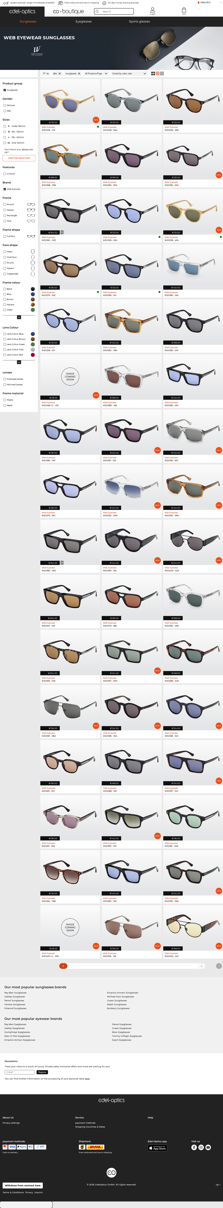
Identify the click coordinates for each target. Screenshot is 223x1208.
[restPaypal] (22, 1147)
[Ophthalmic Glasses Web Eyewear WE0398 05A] (131, 706)
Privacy (29, 1192)
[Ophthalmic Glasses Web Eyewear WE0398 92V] (193, 706)
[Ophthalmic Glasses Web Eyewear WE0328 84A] (131, 100)
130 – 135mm (16, 131)
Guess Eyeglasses (122, 1028)
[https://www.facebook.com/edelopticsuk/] (194, 1148)
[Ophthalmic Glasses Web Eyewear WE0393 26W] (131, 485)
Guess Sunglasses (117, 1000)
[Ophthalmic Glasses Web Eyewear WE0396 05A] (193, 155)
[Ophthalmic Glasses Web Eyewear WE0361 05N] (193, 816)
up (217, 1184)
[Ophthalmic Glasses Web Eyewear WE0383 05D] (70, 541)
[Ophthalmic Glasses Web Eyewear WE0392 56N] (193, 871)
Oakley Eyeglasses (14, 1028)
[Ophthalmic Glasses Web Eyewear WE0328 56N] (193, 100)
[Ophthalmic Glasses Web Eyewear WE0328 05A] (131, 210)
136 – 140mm (16, 137)
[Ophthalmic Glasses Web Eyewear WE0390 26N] (193, 596)
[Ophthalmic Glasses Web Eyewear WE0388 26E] (131, 375)
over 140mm (16, 143)
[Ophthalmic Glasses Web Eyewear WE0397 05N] (131, 651)
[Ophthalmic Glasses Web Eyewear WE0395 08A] (70, 706)
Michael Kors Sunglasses (120, 996)
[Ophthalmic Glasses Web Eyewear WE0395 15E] (131, 926)
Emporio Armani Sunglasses (122, 992)
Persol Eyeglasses (122, 1024)
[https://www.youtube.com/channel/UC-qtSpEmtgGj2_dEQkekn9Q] (208, 1148)
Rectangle (12, 215)
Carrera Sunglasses (14, 1004)
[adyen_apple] (31, 1147)
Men (9, 111)
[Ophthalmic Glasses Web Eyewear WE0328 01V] (70, 320)
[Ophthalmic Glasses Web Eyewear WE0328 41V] (70, 100)
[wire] (40, 1147)
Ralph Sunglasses (117, 1004)
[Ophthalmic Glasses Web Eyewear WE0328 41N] (193, 210)
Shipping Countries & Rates (90, 1126)
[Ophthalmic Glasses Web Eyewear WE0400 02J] (193, 926)
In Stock (11, 174)
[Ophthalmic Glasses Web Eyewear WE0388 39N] (70, 155)
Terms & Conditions (13, 1192)
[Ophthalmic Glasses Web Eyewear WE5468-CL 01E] (70, 375)
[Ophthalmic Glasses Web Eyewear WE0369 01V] (131, 265)
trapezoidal (12, 274)
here (87, 1078)
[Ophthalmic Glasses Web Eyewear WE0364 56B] (70, 871)
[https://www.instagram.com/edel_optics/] (201, 1148)
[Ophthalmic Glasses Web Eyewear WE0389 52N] (193, 651)
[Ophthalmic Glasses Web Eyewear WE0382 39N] (131, 320)
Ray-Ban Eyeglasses (15, 1024)
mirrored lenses (15, 384)
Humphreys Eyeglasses (17, 1032)
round (10, 204)
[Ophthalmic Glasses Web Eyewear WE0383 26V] (193, 265)
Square (10, 210)
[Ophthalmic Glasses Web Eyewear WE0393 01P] (131, 816)
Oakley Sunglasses (14, 996)
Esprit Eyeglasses (121, 1040)
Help (150, 1117)
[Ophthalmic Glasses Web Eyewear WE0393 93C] (193, 430)
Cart (184, 14)
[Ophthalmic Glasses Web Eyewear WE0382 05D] (70, 210)
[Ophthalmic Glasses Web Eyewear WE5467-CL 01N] (70, 926)
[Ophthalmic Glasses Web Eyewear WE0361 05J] (70, 761)
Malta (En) (205, 2)
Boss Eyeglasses (121, 1032)
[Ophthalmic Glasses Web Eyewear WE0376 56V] (70, 485)
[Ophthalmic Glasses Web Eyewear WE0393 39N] (193, 485)
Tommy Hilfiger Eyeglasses (127, 1036)
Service (79, 1117)
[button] (22, 12)
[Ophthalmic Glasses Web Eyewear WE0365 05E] (70, 651)
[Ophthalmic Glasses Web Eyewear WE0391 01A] (131, 430)
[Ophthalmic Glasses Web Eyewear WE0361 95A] (70, 816)
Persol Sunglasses (14, 1000)
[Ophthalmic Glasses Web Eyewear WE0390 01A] (193, 320)
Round (10, 262)
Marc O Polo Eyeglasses (17, 1036)
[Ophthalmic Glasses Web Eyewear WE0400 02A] (193, 541)
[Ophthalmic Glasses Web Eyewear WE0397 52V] (193, 761)
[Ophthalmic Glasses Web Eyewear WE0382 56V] (131, 871)
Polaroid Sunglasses (15, 1008)
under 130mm (17, 126)
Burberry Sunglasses (118, 1008)
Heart (9, 251)
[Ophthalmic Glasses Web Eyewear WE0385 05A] (131, 155)
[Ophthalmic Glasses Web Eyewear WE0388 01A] (131, 761)
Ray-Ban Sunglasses (15, 992)
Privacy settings (11, 1122)
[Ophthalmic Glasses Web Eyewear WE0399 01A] (131, 541)
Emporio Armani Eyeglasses (19, 1040)
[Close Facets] (19, 73)
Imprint (38, 1192)
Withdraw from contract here (22, 1185)
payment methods (85, 1122)
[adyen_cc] (5, 1147)
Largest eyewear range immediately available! (32, 2)
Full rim (11, 236)
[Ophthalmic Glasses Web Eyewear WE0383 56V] (193, 375)
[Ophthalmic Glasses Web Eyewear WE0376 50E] (70, 265)
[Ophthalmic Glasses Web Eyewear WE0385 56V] (70, 430)
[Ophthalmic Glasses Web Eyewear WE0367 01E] (70, 596)
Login (152, 14)
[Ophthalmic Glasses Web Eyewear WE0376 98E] (131, 596)
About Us (8, 1117)
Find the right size (19, 158)
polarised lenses (15, 379)
